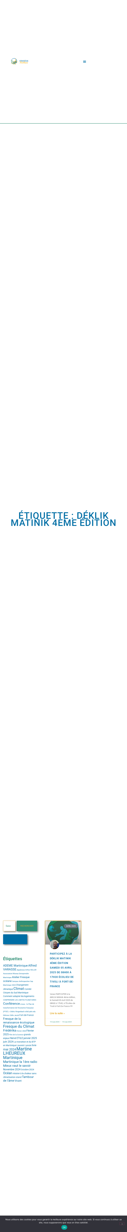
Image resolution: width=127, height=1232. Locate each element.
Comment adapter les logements (18, 996)
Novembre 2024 (11, 1069)
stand (19, 1077)
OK (64, 1227)
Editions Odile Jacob (11, 1015)
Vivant (18, 1080)
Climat (18, 989)
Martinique (12, 1057)
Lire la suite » (57, 1013)
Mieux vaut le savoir (17, 1065)
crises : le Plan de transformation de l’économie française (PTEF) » (18, 1008)
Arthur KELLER (30, 970)
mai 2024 (9, 1049)
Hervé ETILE (16, 1038)
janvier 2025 (30, 1038)
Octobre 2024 (27, 1069)
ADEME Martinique (15, 965)
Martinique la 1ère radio (20, 1062)
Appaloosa (21, 970)
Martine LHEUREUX (17, 1051)
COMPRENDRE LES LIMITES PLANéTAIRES (19, 1000)
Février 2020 (21, 1031)
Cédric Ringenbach (17, 1012)
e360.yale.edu (30, 1012)
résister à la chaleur (22, 1073)
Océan (7, 1073)
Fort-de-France (26, 1015)
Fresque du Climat (18, 1026)
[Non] (122, 1223)
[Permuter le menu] (84, 61)
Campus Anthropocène (21, 981)
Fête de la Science (16, 1035)
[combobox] (9, 926)
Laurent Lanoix (24, 1045)
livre (34, 1045)
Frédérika (9, 1030)
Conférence (11, 1003)
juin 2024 (8, 1041)
